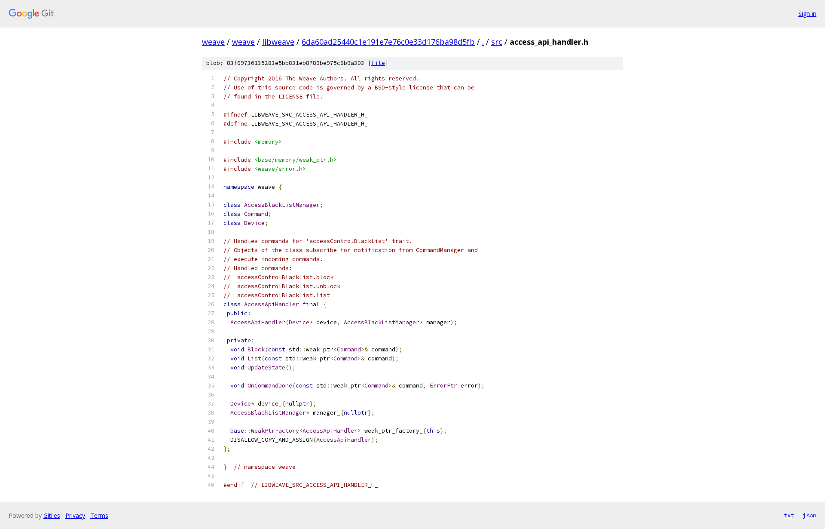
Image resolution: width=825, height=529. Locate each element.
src (496, 42)
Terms (99, 515)
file (378, 63)
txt (789, 515)
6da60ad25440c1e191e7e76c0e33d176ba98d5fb (388, 42)
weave (213, 42)
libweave (278, 42)
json (809, 515)
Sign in (807, 13)
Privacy (75, 515)
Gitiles (51, 515)
